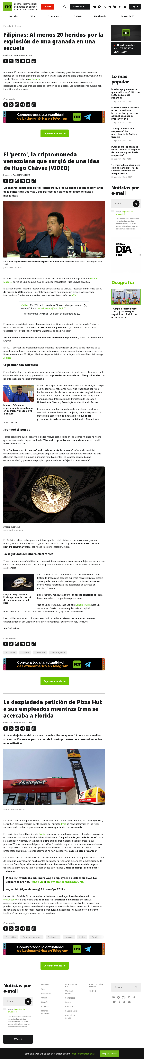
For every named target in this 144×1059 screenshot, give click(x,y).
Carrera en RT (71, 1010)
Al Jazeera (34, 79)
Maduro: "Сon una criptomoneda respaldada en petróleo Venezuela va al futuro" (18, 409)
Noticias (13, 16)
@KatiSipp (38, 882)
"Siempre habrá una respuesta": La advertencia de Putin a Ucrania (124, 133)
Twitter (42, 834)
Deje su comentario (55, 133)
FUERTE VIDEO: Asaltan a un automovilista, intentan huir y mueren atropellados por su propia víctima (125, 113)
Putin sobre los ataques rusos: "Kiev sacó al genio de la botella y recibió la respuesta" (125, 151)
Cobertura (70, 1006)
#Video (24, 305)
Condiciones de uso (70, 1016)
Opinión (78, 16)
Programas (53, 16)
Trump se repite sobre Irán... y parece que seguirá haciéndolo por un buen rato (124, 313)
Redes (82, 937)
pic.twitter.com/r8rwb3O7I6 (65, 882)
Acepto (124, 212)
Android (92, 990)
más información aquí (83, 1053)
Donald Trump (83, 605)
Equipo (68, 1002)
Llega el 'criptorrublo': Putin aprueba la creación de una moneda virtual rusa (17, 599)
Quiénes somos (69, 992)
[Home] (7, 6)
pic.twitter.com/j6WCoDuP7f (51, 308)
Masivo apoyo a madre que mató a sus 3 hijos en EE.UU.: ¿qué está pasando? (125, 93)
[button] (126, 33)
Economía (10, 652)
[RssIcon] (124, 1002)
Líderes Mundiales (45, 1012)
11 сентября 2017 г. (53, 889)
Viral (33, 16)
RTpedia (45, 1006)
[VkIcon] (94, 6)
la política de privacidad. (124, 212)
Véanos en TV (80, 6)
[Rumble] (99, 6)
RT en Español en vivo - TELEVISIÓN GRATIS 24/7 (124, 48)
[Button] (64, 6)
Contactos (70, 997)
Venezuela (40, 652)
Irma (63, 824)
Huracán (69, 937)
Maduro (25, 652)
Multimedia (100, 16)
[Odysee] (124, 997)
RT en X (18, 1039)
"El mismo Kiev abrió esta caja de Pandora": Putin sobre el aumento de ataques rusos (125, 169)
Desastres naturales (32, 937)
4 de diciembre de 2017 (70, 314)
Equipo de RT (128, 16)
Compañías (11, 937)
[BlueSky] (114, 6)
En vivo (47, 6)
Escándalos (53, 937)
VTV (74, 295)
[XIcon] (104, 6)
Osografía (122, 282)
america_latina (58, 652)
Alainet (7, 357)
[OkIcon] (120, 6)
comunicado (9, 899)
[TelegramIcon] (109, 6)
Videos (44, 997)
